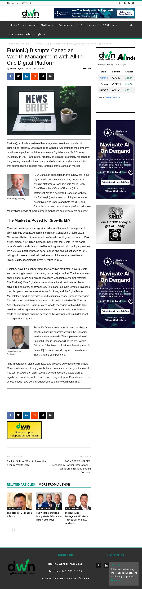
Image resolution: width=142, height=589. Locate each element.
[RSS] (129, 3)
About (32, 25)
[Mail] (124, 3)
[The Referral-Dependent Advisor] (19, 501)
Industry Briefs (16, 25)
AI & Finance (47, 25)
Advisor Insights (34, 34)
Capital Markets (67, 25)
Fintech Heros (15, 34)
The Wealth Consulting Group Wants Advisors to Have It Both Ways (48, 516)
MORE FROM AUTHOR (54, 484)
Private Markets (89, 25)
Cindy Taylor (16, 68)
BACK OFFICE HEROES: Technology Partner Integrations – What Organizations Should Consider (71, 467)
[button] (131, 25)
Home (10, 43)
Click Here (117, 580)
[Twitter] (133, 3)
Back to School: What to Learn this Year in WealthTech (26, 463)
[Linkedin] (120, 3)
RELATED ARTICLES (21, 484)
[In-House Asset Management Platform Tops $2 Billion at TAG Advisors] (78, 501)
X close (116, 565)
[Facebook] (116, 3)
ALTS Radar (109, 25)
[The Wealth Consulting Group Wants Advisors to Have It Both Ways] (48, 501)
